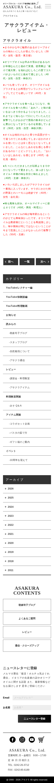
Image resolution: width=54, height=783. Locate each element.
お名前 (6, 707)
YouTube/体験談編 (17, 297)
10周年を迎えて (19, 460)
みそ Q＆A (16, 405)
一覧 (27, 261)
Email (6, 698)
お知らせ (11, 315)
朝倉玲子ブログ (18, 333)
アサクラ (25, 779)
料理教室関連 (13, 396)
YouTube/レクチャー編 (19, 287)
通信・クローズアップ (27, 645)
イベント (11, 451)
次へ (43, 261)
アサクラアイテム (20, 387)
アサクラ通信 (17, 360)
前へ (11, 261)
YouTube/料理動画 (17, 306)
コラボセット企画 (20, 423)
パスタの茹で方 (18, 432)
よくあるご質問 (27, 618)
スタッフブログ (18, 342)
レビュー (11, 369)
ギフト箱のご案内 (20, 442)
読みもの (11, 324)
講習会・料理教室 (20, 378)
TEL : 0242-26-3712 (18, 765)
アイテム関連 (13, 414)
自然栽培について (20, 351)
